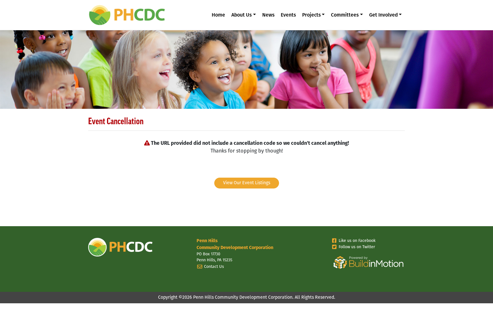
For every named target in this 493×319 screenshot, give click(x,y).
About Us (241, 15)
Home (218, 15)
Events (288, 15)
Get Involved (383, 15)
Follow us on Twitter (357, 247)
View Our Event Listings (246, 183)
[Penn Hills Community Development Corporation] (131, 14)
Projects (311, 15)
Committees (345, 15)
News (268, 15)
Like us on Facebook (357, 241)
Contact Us (214, 267)
